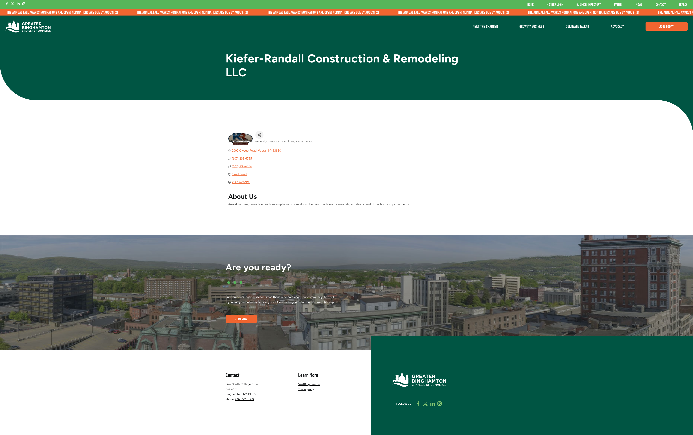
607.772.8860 (244, 399)
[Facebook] (6, 3)
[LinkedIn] (18, 3)
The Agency (306, 389)
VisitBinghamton (309, 384)
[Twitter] (12, 3)
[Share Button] (259, 135)
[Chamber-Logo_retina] (419, 373)
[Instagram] (23, 3)
